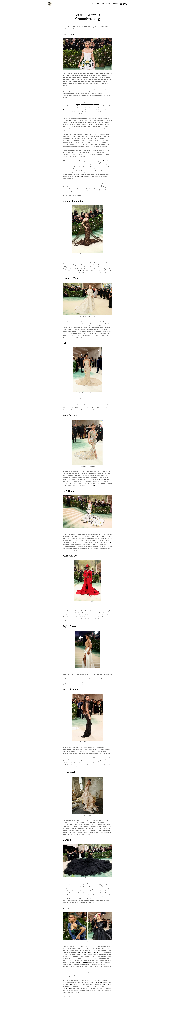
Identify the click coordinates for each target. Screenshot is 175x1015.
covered (72, 887)
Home (92, 3)
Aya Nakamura (74, 984)
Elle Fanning (98, 982)
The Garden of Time (70, 120)
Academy (91, 92)
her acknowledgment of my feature (88, 952)
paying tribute (70, 988)
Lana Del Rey (106, 984)
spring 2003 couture (80, 271)
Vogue (109, 542)
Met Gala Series (66, 10)
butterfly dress (79, 176)
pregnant (65, 887)
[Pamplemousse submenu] (110, 3)
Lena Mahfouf (91, 485)
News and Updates (74, 10)
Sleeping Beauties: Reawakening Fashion (87, 104)
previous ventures (102, 479)
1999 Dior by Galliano (81, 962)
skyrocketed (100, 161)
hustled (106, 607)
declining (65, 110)
